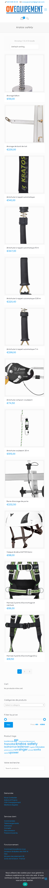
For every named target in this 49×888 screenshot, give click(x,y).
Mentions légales (11, 805)
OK (25, 884)
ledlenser (23, 746)
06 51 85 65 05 (12, 2)
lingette (32, 747)
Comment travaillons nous (15, 849)
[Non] (46, 879)
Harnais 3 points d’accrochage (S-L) (22, 656)
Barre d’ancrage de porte (17, 501)
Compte (7, 828)
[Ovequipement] (24, 9)
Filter (8, 725)
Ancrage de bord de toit (17, 146)
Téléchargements (11, 823)
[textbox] (24, 705)
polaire (6, 750)
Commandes (9, 821)
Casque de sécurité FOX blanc (19, 552)
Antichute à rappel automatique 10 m (23, 248)
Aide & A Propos (10, 800)
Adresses (8, 826)
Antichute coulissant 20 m (18, 451)
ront (16, 749)
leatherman (10, 746)
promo (11, 750)
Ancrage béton (13, 96)
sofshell (30, 750)
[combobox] (24, 705)
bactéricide (9, 741)
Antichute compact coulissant (20, 400)
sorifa (37, 749)
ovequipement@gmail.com (33, 2)
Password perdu (11, 833)
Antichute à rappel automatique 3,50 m (24, 298)
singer (23, 749)
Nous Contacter (10, 797)
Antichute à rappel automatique (21, 197)
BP (16, 740)
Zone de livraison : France (14, 858)
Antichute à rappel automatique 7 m (22, 349)
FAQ (5, 854)
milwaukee (40, 747)
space (6, 753)
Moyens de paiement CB (14, 856)
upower (14, 752)
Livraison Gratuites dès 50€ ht (16, 851)
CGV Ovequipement (12, 802)
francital (10, 744)
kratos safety (27, 743)
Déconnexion (9, 830)
